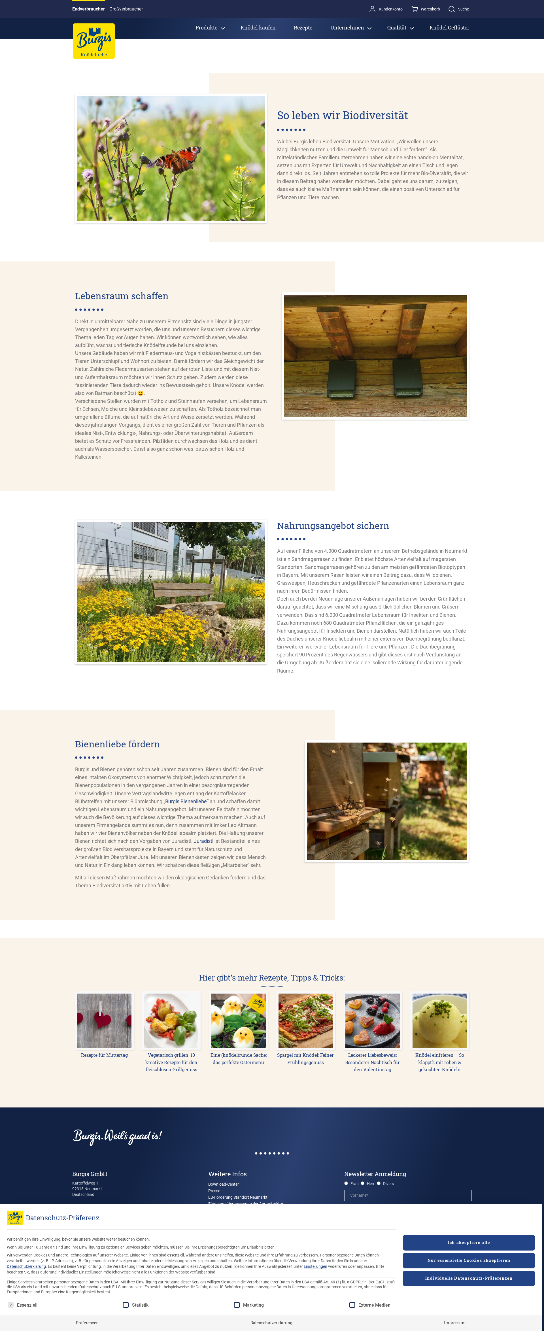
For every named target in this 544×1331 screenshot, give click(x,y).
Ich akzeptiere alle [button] (469, 1242)
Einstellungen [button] (315, 1266)
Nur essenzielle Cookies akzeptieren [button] (469, 1260)
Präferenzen (87, 1322)
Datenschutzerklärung (26, 1266)
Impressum (455, 1322)
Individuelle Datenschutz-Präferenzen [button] (469, 1278)
